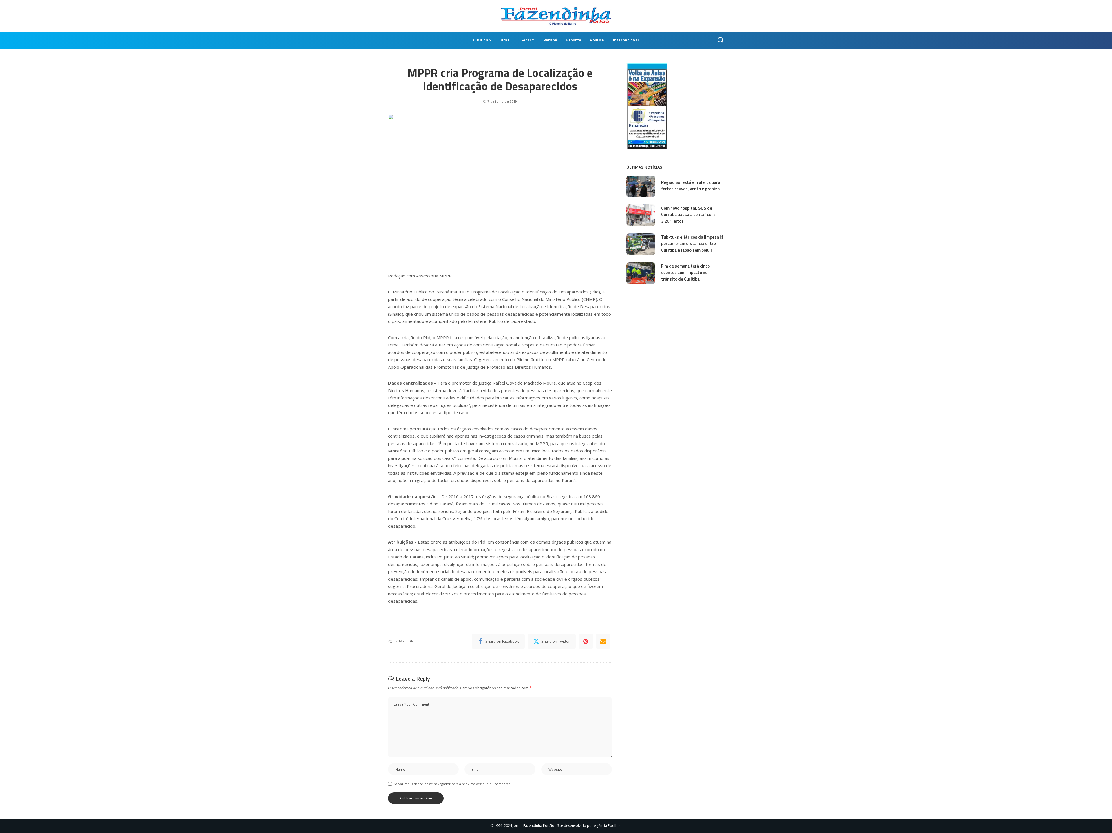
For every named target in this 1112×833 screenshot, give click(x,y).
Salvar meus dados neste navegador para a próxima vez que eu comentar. (452, 784)
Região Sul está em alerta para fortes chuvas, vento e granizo (690, 185)
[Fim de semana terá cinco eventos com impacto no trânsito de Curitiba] (640, 273)
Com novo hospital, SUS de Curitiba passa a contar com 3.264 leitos (688, 214)
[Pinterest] (586, 641)
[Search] (720, 40)
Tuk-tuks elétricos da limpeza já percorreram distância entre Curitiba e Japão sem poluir (692, 243)
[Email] (603, 641)
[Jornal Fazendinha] (556, 16)
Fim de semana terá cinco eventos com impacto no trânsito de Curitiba (685, 272)
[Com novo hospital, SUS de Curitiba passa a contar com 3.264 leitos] (640, 215)
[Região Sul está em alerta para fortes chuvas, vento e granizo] (640, 186)
